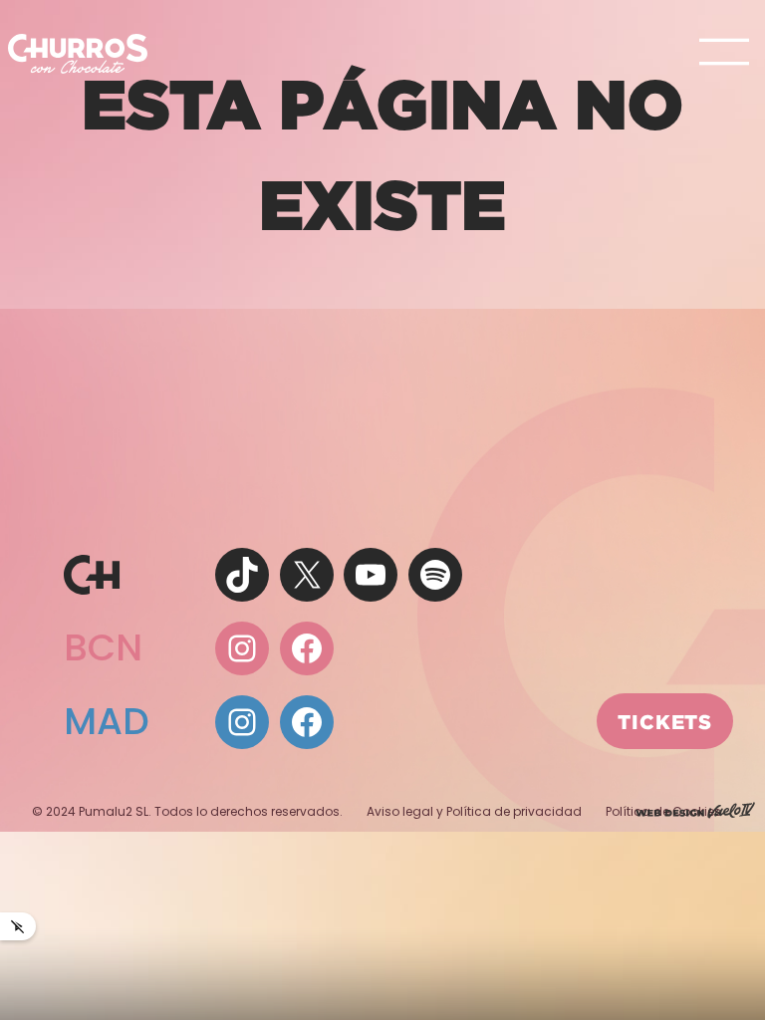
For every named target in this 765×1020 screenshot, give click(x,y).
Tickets (665, 721)
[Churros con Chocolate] (77, 52)
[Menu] (724, 53)
